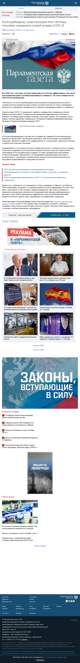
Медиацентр (20, 608)
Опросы (18, 606)
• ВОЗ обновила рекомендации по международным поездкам (29, 169)
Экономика (33, 597)
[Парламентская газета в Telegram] (71, 601)
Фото (31, 606)
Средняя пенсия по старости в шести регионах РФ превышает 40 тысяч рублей (47, 17)
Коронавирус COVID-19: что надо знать (20, 30)
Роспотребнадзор (70, 39)
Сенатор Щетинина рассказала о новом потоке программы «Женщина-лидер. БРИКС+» (19, 446)
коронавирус (14, 221)
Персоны (46, 606)
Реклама (18, 613)
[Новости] (63, 34)
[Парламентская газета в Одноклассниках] (74, 601)
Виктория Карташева (12, 39)
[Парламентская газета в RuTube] (76, 601)
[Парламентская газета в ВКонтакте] (69, 601)
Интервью (32, 608)
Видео (4, 606)
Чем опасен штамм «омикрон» (31, 126)
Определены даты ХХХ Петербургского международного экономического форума (18, 424)
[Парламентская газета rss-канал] (67, 601)
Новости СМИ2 (38, 345)
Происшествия (7, 601)
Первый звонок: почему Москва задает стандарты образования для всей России (17, 539)
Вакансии (32, 613)
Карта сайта (74, 620)
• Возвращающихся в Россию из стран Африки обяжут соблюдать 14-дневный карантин (36, 173)
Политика (5, 597)
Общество (5, 599)
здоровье (5, 221)
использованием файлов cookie (55, 657)
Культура (32, 601)
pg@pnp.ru (24, 639)
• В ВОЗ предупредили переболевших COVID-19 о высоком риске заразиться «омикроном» (35, 178)
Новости (58, 8)
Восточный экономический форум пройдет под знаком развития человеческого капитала (19, 527)
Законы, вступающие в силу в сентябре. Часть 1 (20, 533)
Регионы (5, 608)
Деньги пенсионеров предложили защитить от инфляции (39, 12)
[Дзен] (71, 34)
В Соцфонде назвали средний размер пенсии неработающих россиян (43, 15)
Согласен (40, 660)
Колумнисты (47, 608)
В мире (31, 599)
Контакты (5, 613)
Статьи (21, 8)
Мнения (59, 606)
